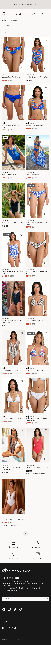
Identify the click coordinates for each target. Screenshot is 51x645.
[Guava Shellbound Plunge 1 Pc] (37, 445)
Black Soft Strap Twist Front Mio (13, 222)
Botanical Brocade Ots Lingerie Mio (13, 273)
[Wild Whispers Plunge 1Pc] (13, 347)
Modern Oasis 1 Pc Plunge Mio (37, 77)
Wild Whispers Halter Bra (34, 321)
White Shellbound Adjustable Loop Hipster (36, 419)
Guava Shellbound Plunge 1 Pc (37, 467)
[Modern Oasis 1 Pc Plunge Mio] (37, 54)
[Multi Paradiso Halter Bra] (37, 347)
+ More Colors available (35, 474)
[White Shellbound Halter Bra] (13, 395)
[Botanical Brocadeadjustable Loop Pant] (37, 200)
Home (4, 21)
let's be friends (13, 559)
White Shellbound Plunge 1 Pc (12, 519)
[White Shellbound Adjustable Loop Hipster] (37, 395)
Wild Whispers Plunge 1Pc (11, 370)
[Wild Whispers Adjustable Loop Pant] (37, 249)
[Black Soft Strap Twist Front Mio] (13, 200)
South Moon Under (14, 640)
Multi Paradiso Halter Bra (34, 370)
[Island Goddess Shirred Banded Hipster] (13, 102)
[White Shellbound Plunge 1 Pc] (13, 496)
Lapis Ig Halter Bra (32, 174)
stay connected (37, 559)
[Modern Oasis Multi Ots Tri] (37, 102)
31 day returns (37, 547)
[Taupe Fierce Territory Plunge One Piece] (13, 445)
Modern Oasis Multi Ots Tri (35, 125)
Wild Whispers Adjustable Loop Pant (37, 273)
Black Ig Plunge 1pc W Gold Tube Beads (12, 322)
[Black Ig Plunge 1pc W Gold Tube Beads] (13, 298)
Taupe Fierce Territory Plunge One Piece (12, 468)
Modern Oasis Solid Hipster (11, 77)
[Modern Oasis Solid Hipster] (13, 54)
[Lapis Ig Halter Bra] (37, 152)
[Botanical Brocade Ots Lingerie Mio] (13, 249)
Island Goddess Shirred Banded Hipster (13, 126)
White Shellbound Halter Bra (12, 418)
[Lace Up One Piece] (13, 152)
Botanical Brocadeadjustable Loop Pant (36, 223)
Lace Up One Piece (9, 174)
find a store (13, 547)
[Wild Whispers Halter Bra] (37, 298)
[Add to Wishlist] (21, 40)
